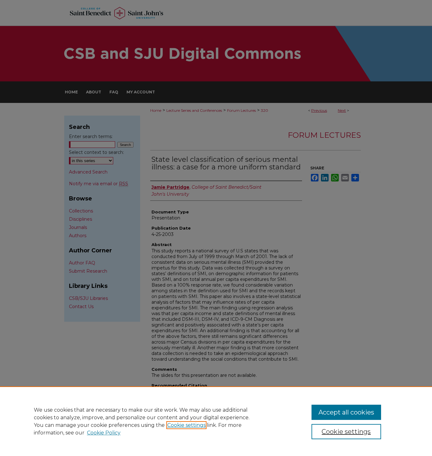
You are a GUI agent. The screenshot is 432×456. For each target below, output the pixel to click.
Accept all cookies (346, 412)
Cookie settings (186, 425)
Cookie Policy (103, 433)
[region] (216, 421)
